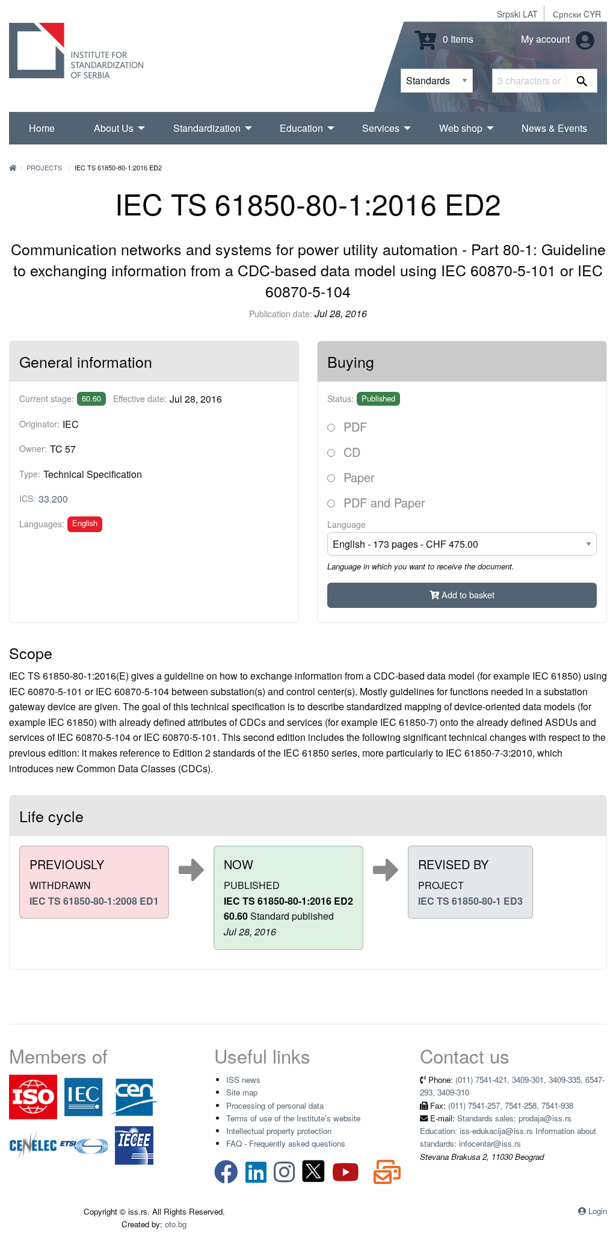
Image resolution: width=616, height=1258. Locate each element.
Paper (357, 477)
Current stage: (46, 398)
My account (546, 39)
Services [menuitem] (380, 128)
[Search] (582, 81)
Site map (241, 1092)
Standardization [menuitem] (207, 128)
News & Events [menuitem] (554, 128)
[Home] (12, 167)
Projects (44, 167)
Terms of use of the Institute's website (293, 1118)
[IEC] (84, 1096)
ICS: (27, 498)
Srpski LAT (517, 14)
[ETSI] (84, 1144)
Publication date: (280, 314)
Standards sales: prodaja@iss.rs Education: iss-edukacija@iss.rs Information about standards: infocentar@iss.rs (508, 1131)
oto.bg (175, 1224)
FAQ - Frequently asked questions (285, 1143)
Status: (340, 398)
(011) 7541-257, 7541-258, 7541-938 (510, 1105)
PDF (353, 426)
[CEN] (134, 1096)
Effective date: (140, 398)
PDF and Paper (382, 502)
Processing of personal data (275, 1105)
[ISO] (33, 1096)
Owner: (33, 448)
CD (350, 451)
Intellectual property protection (278, 1130)
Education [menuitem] (301, 128)
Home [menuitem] (42, 128)
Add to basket (466, 594)
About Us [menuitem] (114, 128)
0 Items (456, 39)
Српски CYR (577, 14)
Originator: (39, 424)
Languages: (41, 524)
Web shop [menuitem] (460, 128)
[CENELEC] (33, 1144)
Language (346, 524)
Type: (29, 474)
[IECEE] (134, 1144)
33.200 (53, 499)
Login (597, 1210)
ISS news (243, 1079)
